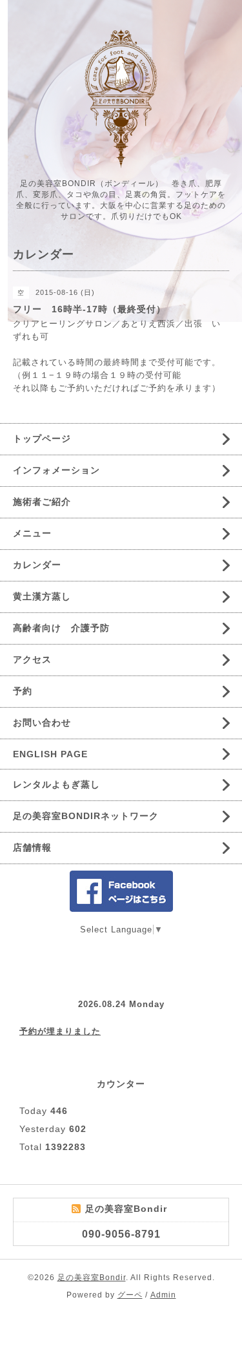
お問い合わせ (42, 722)
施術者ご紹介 (42, 501)
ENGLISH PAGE (50, 754)
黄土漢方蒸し (42, 596)
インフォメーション (56, 470)
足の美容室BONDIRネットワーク (86, 816)
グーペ (130, 1294)
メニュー (32, 533)
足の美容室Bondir (91, 1277)
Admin (163, 1294)
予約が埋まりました (60, 1031)
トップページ (42, 438)
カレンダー (37, 565)
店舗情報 (32, 847)
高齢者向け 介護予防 (61, 628)
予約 (22, 691)
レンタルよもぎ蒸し (56, 784)
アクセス (32, 659)
